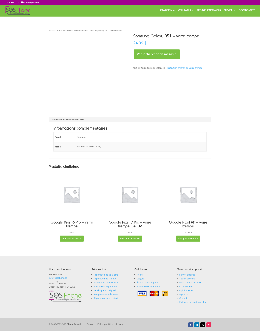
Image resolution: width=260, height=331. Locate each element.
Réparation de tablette (105, 278)
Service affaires (187, 274)
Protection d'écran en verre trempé (72, 30)
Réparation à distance (190, 282)
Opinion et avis (187, 290)
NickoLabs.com (115, 324)
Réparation (166, 10)
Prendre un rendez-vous (106, 282)
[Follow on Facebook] (190, 324)
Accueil (52, 30)
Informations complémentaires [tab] (68, 119)
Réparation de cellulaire (106, 274)
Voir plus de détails (72, 238)
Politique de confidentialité (192, 302)
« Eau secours (187, 278)
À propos (183, 294)
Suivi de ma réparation (105, 286)
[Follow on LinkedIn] (196, 324)
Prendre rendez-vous (209, 10)
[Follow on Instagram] (208, 324)
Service (228, 10)
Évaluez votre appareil (148, 282)
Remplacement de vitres (106, 294)
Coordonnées (247, 10)
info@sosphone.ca (58, 277)
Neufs (140, 274)
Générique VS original (105, 290)
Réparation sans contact (106, 298)
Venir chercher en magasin (156, 54)
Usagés (140, 278)
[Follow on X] (202, 324)
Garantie (183, 298)
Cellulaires (184, 10)
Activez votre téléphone (148, 286)
